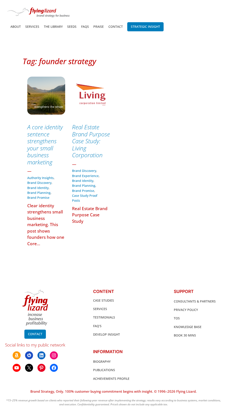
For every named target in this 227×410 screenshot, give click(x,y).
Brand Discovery (39, 183)
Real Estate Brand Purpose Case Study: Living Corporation (91, 141)
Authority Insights (40, 178)
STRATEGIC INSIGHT (145, 26)
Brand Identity (38, 188)
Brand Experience (85, 176)
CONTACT (35, 334)
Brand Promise (38, 197)
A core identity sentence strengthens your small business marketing (45, 145)
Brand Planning (39, 193)
